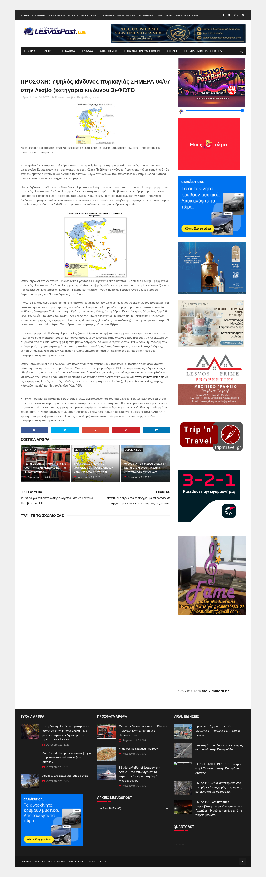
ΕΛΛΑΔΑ (87, 51)
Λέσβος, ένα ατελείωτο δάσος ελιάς (65, 775)
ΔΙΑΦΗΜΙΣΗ (38, 15)
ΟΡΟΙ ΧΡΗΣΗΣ (164, 15)
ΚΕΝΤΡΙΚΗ (31, 51)
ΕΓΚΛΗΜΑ (68, 51)
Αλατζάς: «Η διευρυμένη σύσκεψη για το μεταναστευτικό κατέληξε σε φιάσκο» (66, 757)
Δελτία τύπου (83, 449)
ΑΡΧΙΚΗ (25, 15)
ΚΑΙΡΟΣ (95, 15)
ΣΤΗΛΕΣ (172, 51)
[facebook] (223, 15)
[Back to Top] (242, 861)
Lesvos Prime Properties (203, 51)
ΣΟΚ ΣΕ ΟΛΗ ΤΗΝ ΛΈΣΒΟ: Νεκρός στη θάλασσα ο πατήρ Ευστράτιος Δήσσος (218, 768)
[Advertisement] (212, 655)
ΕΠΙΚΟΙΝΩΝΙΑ (146, 15)
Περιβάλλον (83, 97)
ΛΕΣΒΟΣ (49, 51)
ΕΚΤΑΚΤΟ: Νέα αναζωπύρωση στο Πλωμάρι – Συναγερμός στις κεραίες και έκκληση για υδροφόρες (218, 787)
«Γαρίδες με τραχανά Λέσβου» (138, 748)
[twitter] (229, 15)
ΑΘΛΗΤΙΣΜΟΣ (108, 51)
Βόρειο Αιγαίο (133, 449)
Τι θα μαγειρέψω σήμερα (142, 51)
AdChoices (179, 844)
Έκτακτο (30, 449)
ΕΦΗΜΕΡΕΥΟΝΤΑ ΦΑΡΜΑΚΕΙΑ (119, 15)
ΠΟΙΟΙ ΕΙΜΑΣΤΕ (56, 15)
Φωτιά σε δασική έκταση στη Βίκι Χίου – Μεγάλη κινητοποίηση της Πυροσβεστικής (45, 467)
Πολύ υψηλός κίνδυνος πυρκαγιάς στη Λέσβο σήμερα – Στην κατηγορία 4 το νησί (95, 467)
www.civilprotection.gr (149, 376)
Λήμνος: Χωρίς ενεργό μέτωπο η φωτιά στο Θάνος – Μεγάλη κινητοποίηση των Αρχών (145, 467)
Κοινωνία (60, 97)
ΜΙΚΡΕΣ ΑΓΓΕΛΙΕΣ (78, 15)
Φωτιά (95, 97)
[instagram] (243, 15)
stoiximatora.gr (215, 691)
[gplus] (236, 15)
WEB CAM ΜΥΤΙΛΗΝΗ (186, 15)
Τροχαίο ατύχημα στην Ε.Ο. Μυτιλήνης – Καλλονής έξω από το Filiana (218, 731)
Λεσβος (71, 97)
